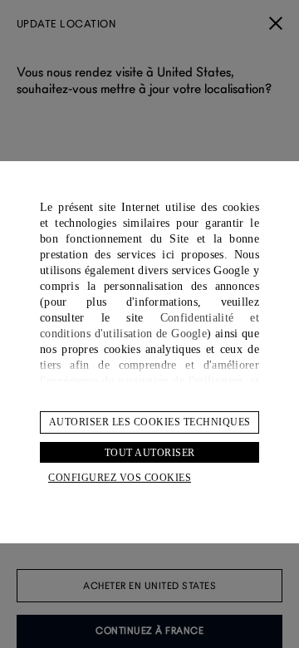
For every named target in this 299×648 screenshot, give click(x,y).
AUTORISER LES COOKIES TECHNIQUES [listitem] (150, 422)
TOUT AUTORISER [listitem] (150, 453)
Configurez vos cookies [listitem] (119, 478)
